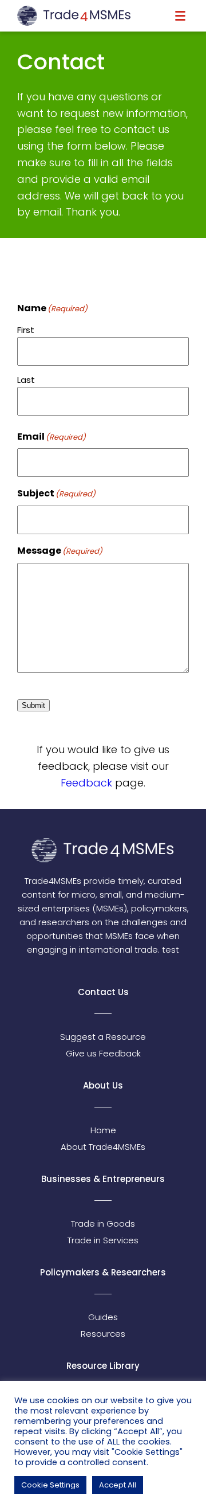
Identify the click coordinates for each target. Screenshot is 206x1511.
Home (103, 1130)
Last (26, 380)
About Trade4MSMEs (103, 1147)
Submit (33, 705)
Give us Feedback (103, 1053)
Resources (103, 1334)
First (25, 330)
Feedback (88, 783)
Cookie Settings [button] (50, 1484)
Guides (103, 1317)
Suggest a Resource (103, 1037)
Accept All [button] (117, 1484)
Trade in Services (103, 1240)
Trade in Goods (103, 1224)
